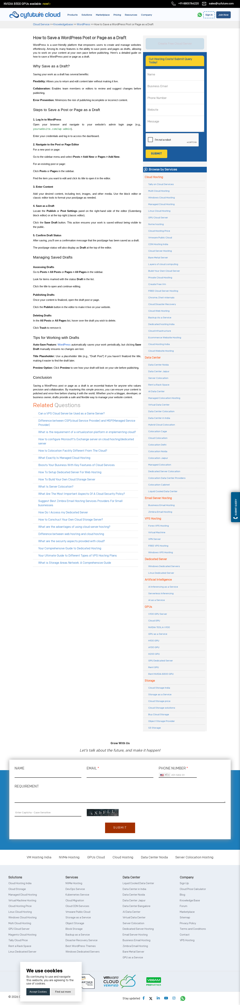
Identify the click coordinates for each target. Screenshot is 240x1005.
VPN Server (154, 539)
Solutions (87, 14)
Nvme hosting (156, 224)
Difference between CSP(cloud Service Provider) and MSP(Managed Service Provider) (86, 423)
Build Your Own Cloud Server (164, 270)
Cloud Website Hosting (161, 350)
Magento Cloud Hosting (22, 934)
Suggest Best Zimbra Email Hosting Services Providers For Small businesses (80, 503)
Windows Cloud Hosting (161, 197)
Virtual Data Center (159, 404)
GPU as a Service (157, 633)
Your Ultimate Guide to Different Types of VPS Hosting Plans (77, 555)
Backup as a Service (78, 934)
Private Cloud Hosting (160, 277)
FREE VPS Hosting (158, 545)
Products (72, 14)
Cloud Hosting (154, 177)
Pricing (117, 14)
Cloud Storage (17, 889)
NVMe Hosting (69, 857)
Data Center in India (159, 418)
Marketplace (103, 14)
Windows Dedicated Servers (164, 566)
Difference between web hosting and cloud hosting (71, 534)
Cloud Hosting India (159, 344)
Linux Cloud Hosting (159, 210)
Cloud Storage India (159, 687)
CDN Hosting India (158, 244)
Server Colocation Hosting (194, 857)
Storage (150, 680)
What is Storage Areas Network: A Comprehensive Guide (74, 563)
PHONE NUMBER (173, 768)
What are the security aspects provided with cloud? (71, 541)
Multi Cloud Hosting (159, 190)
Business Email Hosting (161, 505)
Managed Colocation (159, 464)
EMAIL (93, 768)
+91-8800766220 (188, 3)
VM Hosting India (39, 857)
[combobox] (164, 775)
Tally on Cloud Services (161, 184)
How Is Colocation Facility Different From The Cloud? (72, 451)
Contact (185, 934)
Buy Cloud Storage (158, 714)
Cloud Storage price (159, 701)
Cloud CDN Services (77, 906)
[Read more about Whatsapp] (183, 998)
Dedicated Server (156, 559)
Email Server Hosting (158, 498)
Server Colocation (158, 378)
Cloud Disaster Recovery (162, 304)
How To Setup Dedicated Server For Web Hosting (69, 472)
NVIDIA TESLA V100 (159, 627)
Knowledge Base (190, 900)
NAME (19, 768)
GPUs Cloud (96, 857)
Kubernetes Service (77, 894)
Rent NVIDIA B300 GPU (161, 673)
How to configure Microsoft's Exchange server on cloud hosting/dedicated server (86, 441)
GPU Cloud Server (158, 217)
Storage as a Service (159, 694)
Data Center (153, 357)
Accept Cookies (38, 991)
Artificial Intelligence (158, 579)
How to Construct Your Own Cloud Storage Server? (70, 519)
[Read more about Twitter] (151, 998)
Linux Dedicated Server (161, 572)
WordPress (83, 24)
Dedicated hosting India (161, 324)
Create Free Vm (157, 284)
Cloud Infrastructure (159, 330)
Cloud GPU (154, 620)
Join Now (223, 14)
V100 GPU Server (157, 613)
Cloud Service (41, 24)
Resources (131, 14)
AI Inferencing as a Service (163, 586)
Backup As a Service (159, 317)
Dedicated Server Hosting (138, 929)
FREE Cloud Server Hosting (163, 290)
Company (146, 14)
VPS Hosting (153, 518)
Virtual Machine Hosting (22, 900)
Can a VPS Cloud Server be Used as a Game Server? (71, 413)
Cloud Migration (75, 900)
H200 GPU (154, 653)
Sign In (209, 14)
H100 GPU (153, 640)
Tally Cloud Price (18, 940)
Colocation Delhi (157, 444)
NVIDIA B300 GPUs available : (23, 4)
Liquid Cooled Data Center (162, 491)
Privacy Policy (188, 923)
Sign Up (184, 883)
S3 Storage (154, 727)
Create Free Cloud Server (175, 43)
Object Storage (75, 923)
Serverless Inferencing (161, 593)
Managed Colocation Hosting (164, 398)
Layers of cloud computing (163, 264)
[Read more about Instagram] (174, 998)
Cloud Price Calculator (193, 889)
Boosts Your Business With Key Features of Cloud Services (76, 465)
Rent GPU (153, 667)
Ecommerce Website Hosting (164, 337)
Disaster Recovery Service (82, 940)
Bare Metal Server (158, 257)
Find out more (63, 991)
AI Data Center (156, 391)
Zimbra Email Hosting (160, 511)
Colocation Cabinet (159, 484)
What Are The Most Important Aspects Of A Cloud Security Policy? (81, 494)
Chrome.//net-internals (161, 297)
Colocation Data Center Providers (167, 478)
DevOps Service (75, 889)
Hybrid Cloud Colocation (161, 424)
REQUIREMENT (27, 786)
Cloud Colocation (157, 438)
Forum (183, 906)
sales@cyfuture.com (221, 3)
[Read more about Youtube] (166, 998)
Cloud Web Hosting (159, 310)
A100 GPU (153, 647)
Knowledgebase (63, 24)
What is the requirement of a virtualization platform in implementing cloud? (87, 432)
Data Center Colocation (161, 411)
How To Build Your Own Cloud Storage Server (66, 479)
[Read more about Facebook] (143, 998)
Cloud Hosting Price (159, 230)
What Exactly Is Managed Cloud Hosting (64, 458)
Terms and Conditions (193, 929)
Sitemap (185, 917)
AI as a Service (156, 600)
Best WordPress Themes (81, 946)
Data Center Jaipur (158, 371)
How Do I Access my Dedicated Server (63, 512)
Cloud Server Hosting (160, 250)
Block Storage (74, 929)
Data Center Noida (158, 364)
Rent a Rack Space (158, 384)
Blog (182, 894)
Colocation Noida (157, 451)
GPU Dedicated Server (160, 660)
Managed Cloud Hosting (161, 204)
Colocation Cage (157, 431)
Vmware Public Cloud (160, 237)
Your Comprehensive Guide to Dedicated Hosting (69, 548)
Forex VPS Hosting (158, 525)
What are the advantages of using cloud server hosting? (74, 527)
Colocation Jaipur (158, 458)
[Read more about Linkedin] (158, 998)
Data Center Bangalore (136, 906)
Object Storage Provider (161, 721)
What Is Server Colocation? (55, 486)
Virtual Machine (156, 532)
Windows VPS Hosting (160, 552)
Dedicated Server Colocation (164, 471)
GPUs (148, 607)
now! (46, 4)
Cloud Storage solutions (161, 707)
